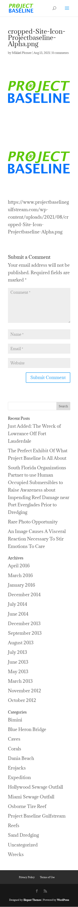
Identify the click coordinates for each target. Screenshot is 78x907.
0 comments (60, 53)
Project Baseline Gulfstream (37, 816)
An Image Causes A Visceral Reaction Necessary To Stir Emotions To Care (37, 538)
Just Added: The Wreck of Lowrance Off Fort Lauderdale (34, 433)
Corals (14, 749)
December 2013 (24, 623)
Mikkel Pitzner (22, 53)
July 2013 (17, 652)
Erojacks (17, 768)
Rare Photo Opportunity (33, 522)
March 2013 (20, 681)
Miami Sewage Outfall (31, 797)
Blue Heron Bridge (27, 729)
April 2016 (19, 566)
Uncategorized (23, 845)
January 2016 (21, 585)
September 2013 (25, 633)
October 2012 (22, 700)
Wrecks (16, 854)
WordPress (63, 899)
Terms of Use (47, 877)
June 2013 (18, 662)
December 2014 (24, 594)
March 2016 (20, 575)
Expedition (19, 777)
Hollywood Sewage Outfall (35, 787)
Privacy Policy (27, 877)
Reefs (13, 825)
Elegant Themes (32, 899)
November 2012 (24, 691)
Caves (14, 739)
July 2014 (17, 604)
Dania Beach (21, 758)
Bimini (15, 720)
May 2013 (18, 671)
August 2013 (20, 642)
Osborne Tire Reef (27, 806)
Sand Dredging (23, 835)
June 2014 (18, 614)
